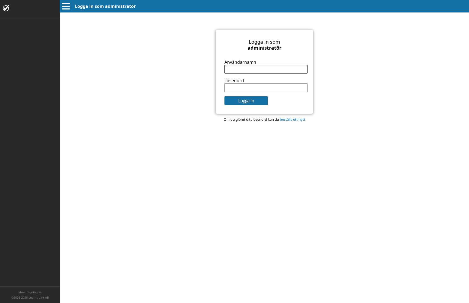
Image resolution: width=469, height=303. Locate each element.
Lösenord (234, 80)
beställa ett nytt (292, 119)
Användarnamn (240, 62)
